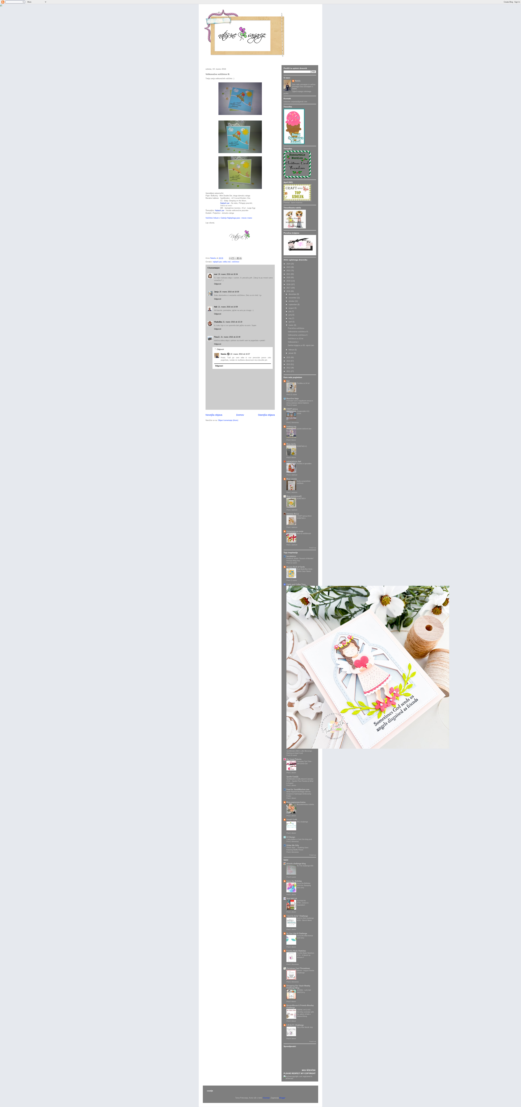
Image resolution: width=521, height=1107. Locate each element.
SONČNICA (301, 498)
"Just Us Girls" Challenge (297, 916)
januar (291, 353)
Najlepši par (224, 203)
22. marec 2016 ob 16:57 (240, 354)
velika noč (227, 262)
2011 (288, 371)
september (293, 304)
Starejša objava (266, 415)
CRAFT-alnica (292, 409)
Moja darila (291, 444)
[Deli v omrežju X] (235, 258)
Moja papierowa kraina (295, 802)
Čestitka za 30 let (303, 383)
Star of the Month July (305, 1027)
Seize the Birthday (294, 881)
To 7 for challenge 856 (305, 866)
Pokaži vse (312, 547)
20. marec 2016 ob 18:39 (229, 292)
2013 (288, 364)
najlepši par (217, 262)
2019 (288, 281)
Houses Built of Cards (295, 567)
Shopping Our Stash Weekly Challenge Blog (298, 987)
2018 (288, 284)
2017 (288, 288)
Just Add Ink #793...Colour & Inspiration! (302, 903)
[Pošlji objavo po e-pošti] (230, 258)
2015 (288, 357)
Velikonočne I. (293, 342)
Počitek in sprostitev (304, 464)
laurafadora (291, 556)
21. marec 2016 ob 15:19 (232, 322)
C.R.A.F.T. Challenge (295, 1025)
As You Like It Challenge (296, 933)
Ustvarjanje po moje (294, 531)
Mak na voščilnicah (304, 533)
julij (290, 311)
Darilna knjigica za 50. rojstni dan (301, 345)
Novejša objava (214, 415)
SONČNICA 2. (302, 446)
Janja (216, 292)
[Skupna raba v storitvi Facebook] (238, 258)
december (293, 294)
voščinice (235, 262)
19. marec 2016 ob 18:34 (228, 274)
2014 (288, 361)
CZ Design (290, 837)
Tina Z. (217, 337)
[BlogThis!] (232, 258)
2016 (288, 291)
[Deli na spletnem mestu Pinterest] (240, 258)
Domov (240, 415)
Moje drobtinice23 (293, 496)
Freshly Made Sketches (296, 951)
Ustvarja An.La (292, 514)
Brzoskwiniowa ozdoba (305, 804)
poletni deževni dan (304, 429)
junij (290, 315)
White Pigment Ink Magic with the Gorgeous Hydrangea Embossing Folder (298, 794)
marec (291, 325)
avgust (291, 308)
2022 (288, 271)
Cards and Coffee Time (296, 584)
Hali (215, 307)
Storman (266, 1098)
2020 (288, 277)
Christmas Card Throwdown (298, 968)
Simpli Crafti (291, 820)
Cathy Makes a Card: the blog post (299, 839)
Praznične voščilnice (296, 328)
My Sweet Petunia (293, 759)
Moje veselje (291, 479)
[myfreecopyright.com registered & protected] (300, 1078)
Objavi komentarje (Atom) (228, 420)
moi (215, 274)
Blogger (282, 1098)
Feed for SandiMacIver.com (297, 789)
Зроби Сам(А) (292, 777)
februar (292, 350)
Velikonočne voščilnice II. (298, 335)
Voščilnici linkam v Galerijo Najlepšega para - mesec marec (229, 218)
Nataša (223, 354)
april (290, 322)
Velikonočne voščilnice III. (298, 332)
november (293, 298)
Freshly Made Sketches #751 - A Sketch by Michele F (305, 955)
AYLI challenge (302, 822)
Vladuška (218, 322)
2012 (288, 368)
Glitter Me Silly (292, 845)
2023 (288, 267)
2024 (288, 264)
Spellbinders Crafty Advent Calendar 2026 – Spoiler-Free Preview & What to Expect (299, 781)
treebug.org (291, 427)
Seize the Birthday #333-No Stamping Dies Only (304, 885)
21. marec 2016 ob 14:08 (228, 307)
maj (290, 318)
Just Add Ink (291, 898)
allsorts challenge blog (296, 864)
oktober (292, 301)
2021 (288, 274)
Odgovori (217, 284)
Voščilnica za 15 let (295, 339)
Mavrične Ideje (292, 399)
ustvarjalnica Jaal (293, 461)
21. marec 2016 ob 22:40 (230, 337)
